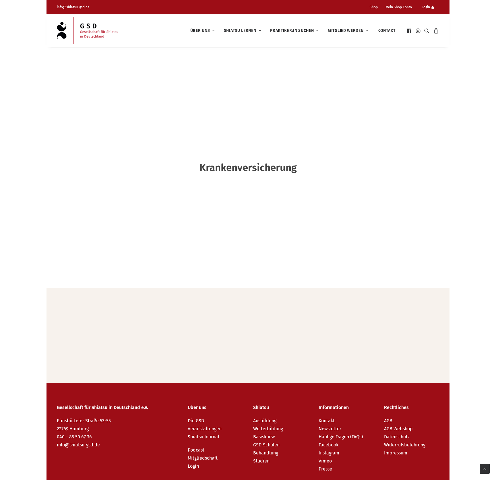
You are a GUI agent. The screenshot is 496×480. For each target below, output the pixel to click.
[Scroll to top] (485, 468)
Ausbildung (264, 420)
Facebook (328, 445)
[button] (409, 30)
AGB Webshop (398, 428)
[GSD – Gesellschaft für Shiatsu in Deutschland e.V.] (87, 30)
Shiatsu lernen (240, 30)
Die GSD (196, 420)
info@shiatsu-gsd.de (73, 7)
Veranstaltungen (205, 428)
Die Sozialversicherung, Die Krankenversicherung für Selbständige (166, 323)
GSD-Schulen (266, 445)
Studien (261, 461)
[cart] (435, 30)
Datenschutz (397, 436)
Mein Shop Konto (398, 7)
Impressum (395, 453)
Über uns (200, 30)
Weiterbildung (268, 428)
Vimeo (325, 461)
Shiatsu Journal (203, 436)
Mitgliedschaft (203, 458)
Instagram (329, 453)
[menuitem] (376, 7)
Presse (325, 469)
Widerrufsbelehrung (404, 445)
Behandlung (265, 453)
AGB (388, 420)
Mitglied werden (346, 30)
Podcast (196, 450)
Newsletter (330, 428)
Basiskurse (264, 436)
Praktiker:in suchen (292, 30)
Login (426, 7)
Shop (374, 7)
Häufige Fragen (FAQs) (341, 436)
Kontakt (386, 30)
